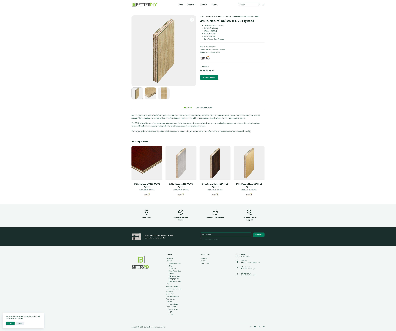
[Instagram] (259, 326)
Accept (10, 323)
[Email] (213, 70)
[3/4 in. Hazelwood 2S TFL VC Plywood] (147, 163)
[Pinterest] (207, 70)
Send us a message (209, 77)
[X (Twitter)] (204, 70)
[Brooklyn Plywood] (205, 57)
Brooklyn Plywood (213, 52)
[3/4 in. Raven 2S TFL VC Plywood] (249, 163)
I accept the (210, 239)
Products (190, 4)
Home (181, 4)
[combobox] (248, 4)
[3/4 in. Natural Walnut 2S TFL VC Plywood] (181, 163)
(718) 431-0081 (245, 256)
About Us (204, 4)
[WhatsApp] (210, 70)
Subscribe (258, 235)
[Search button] (259, 4)
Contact (214, 4)
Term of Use (205, 263)
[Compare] (264, 4)
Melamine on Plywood (217, 49)
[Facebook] (201, 70)
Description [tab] (187, 107)
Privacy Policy (214, 239)
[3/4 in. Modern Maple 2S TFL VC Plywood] (215, 163)
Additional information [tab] (204, 107)
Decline (20, 323)
